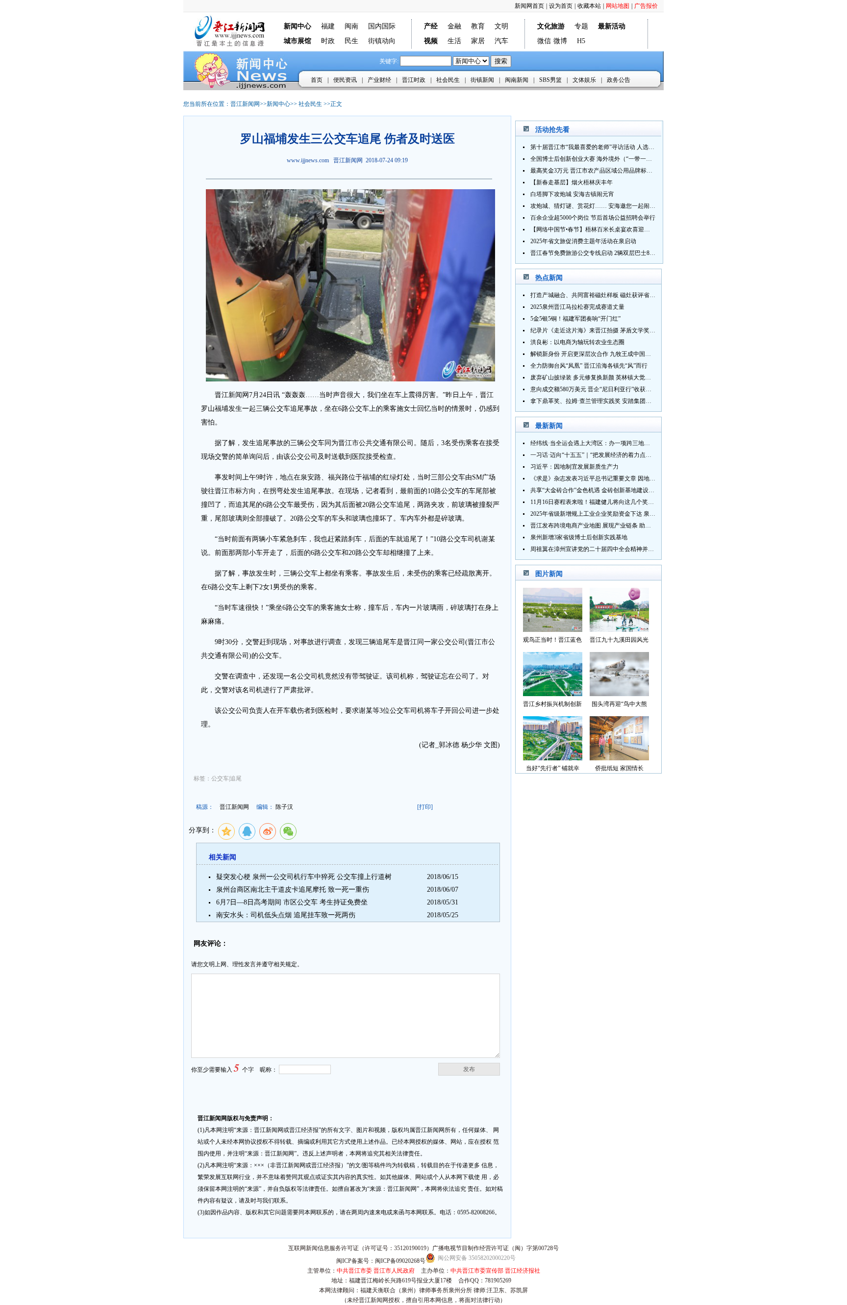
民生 (351, 41)
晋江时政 (413, 79)
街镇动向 (382, 41)
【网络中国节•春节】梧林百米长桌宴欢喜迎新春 (593, 229)
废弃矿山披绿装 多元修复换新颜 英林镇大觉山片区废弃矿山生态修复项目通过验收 (637, 377)
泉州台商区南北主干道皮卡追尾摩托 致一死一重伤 (292, 889)
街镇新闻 (482, 79)
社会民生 (448, 79)
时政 (328, 41)
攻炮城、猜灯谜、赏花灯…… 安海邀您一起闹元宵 (595, 205)
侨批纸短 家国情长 (619, 768)
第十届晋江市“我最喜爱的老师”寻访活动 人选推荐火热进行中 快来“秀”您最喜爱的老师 (642, 147)
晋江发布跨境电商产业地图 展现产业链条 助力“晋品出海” (604, 525)
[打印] (425, 806)
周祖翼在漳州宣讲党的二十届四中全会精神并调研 (595, 549)
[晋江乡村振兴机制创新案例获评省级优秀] (552, 693)
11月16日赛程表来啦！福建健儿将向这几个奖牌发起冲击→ (606, 502)
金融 (454, 26)
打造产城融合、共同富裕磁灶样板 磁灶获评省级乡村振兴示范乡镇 (616, 295)
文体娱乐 (584, 79)
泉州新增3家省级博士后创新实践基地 (578, 537)
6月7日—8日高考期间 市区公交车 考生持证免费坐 (292, 902)
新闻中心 (278, 103)
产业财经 (379, 79)
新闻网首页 (529, 5)
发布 (469, 1069)
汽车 (501, 41)
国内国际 (382, 26)
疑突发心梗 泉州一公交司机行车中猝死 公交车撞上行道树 (304, 876)
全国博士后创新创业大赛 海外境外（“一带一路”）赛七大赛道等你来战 (621, 158)
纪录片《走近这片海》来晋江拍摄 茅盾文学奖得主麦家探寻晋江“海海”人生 (627, 330)
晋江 (221, 395)
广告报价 (646, 5)
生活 (454, 41)
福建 (328, 26)
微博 (560, 41)
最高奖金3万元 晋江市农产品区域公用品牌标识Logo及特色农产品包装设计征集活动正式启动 (650, 170)
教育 (478, 26)
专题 (581, 26)
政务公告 (618, 79)
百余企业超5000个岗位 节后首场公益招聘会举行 (592, 217)
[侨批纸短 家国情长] (619, 757)
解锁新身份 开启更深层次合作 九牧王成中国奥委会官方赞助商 (611, 354)
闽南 (351, 26)
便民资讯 (345, 79)
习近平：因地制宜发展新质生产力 (574, 466)
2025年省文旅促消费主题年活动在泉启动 (583, 241)
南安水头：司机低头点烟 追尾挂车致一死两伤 (285, 915)
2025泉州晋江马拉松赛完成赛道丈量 (577, 306)
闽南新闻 (516, 79)
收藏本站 (589, 5)
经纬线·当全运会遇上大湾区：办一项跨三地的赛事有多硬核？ (610, 443)
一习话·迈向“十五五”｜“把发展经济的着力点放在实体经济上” (609, 455)
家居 (478, 41)
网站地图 (617, 5)
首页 (317, 79)
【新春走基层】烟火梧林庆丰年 (571, 182)
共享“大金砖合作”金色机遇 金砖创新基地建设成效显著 (601, 490)
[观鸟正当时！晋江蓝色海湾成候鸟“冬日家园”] (552, 629)
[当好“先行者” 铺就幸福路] (552, 757)
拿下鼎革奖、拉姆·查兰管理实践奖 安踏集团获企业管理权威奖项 (614, 401)
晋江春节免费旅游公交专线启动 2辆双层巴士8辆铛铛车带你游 (610, 253)
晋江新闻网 (245, 103)
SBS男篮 (550, 79)
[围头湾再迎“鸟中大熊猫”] (619, 693)
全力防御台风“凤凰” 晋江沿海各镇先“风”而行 (589, 365)
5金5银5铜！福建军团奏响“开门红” (575, 318)
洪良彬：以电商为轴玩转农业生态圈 (577, 342)
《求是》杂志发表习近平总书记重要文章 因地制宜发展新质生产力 (616, 478)
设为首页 (561, 5)
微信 (544, 41)
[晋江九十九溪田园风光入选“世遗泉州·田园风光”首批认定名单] (619, 629)
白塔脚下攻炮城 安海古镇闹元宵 (572, 194)
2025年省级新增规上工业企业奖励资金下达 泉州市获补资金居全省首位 (622, 513)
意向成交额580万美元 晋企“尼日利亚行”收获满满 (593, 389)
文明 (501, 26)
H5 (581, 41)
